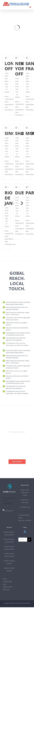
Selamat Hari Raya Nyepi (25, 501)
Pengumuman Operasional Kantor (25, 492)
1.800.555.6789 (7, 581)
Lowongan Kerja (25, 507)
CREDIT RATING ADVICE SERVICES (9, 548)
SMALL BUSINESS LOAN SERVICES (9, 533)
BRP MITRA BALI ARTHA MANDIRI (21, 603)
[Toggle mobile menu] (30, 7)
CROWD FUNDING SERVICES (9, 562)
